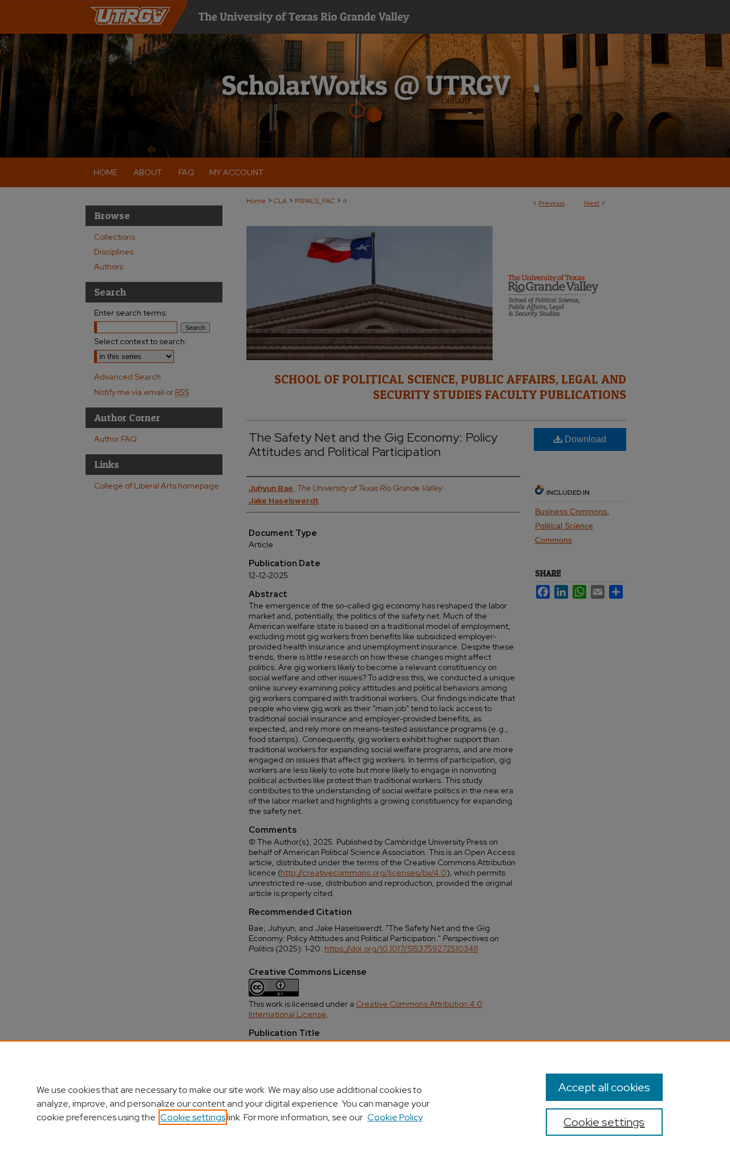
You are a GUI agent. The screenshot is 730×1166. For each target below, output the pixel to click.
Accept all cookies (604, 1087)
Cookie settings (192, 1117)
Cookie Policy (395, 1117)
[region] (365, 1103)
